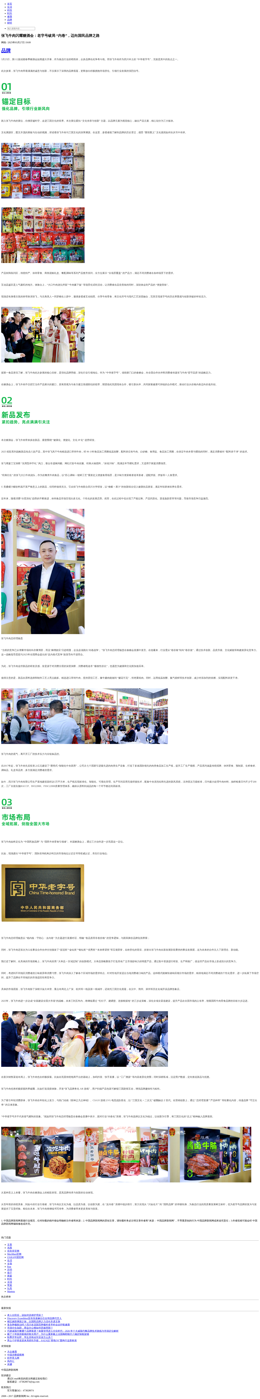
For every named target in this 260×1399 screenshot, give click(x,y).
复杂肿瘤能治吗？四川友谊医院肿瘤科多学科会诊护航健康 (38, 1324)
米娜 (9, 1364)
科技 (9, 10)
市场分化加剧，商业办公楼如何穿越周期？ (30, 1328)
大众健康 (12, 1351)
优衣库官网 (13, 1251)
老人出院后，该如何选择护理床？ (25, 1315)
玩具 (9, 1288)
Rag (9, 1266)
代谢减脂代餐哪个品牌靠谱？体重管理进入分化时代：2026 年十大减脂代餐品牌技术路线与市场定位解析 (63, 1331)
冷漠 (9, 1282)
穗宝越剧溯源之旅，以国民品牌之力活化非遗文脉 (33, 1321)
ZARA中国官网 (15, 1257)
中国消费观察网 (15, 1354)
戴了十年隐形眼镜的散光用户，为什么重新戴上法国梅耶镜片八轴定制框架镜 (48, 1334)
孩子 (9, 1272)
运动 (9, 1269)
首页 (9, 4)
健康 (9, 16)
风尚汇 (10, 1361)
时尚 (9, 13)
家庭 (9, 1276)
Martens (11, 1291)
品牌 (9, 19)
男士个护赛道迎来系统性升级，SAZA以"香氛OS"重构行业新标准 (42, 1340)
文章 (9, 1244)
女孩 (9, 1263)
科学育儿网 (13, 1358)
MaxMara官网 (14, 1254)
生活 (9, 7)
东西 (9, 1247)
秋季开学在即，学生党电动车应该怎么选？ (30, 1337)
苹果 (9, 1285)
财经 (9, 23)
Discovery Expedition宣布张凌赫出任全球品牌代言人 (34, 1318)
